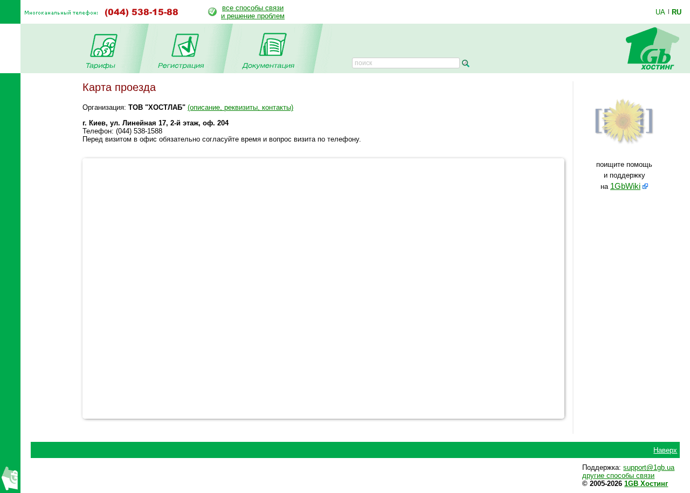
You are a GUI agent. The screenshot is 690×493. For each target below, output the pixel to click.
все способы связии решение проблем (253, 12)
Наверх (665, 450)
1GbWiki (625, 186)
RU (676, 12)
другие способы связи (618, 475)
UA (660, 12)
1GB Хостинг (646, 484)
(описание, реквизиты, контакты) (240, 107)
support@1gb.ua (648, 467)
